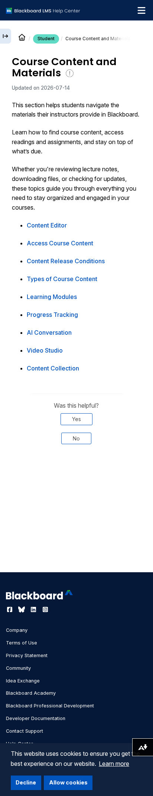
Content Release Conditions (66, 261)
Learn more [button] (114, 763)
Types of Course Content (62, 279)
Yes (76, 419)
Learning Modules (52, 296)
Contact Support (24, 731)
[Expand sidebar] (5, 36)
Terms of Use (21, 643)
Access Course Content (60, 243)
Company (16, 630)
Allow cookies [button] (68, 782)
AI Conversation (49, 332)
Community (18, 668)
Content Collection (53, 368)
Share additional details (76, 475)
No (76, 438)
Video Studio (45, 350)
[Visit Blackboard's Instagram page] (45, 609)
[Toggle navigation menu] (141, 10)
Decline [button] (26, 782)
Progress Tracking (52, 314)
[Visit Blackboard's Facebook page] (10, 609)
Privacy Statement (27, 655)
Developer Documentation (35, 718)
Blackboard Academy (31, 693)
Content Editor (47, 225)
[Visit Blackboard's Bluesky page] (22, 609)
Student (46, 38)
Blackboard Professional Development (50, 706)
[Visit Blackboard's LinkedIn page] (34, 609)
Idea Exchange (23, 681)
